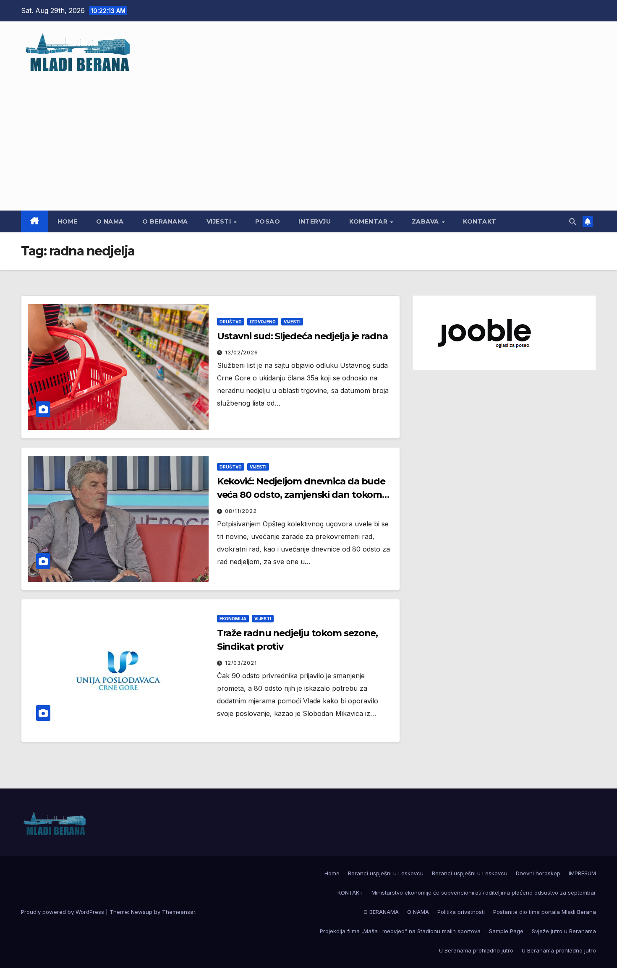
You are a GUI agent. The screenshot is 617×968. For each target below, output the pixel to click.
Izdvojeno (263, 321)
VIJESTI (220, 221)
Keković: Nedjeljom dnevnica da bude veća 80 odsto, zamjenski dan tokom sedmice (301, 495)
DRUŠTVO (231, 321)
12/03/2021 (241, 663)
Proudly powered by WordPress (63, 911)
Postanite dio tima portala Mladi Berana (544, 911)
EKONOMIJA (233, 618)
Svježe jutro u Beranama (564, 931)
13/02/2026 (241, 352)
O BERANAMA (165, 221)
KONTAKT (480, 221)
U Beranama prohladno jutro (476, 950)
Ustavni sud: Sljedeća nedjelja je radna (302, 336)
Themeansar (178, 911)
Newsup (141, 911)
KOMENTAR (369, 221)
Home (68, 221)
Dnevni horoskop (538, 873)
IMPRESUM (582, 873)
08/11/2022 (241, 511)
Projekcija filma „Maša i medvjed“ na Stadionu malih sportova (400, 931)
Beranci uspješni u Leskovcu (386, 873)
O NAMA (110, 221)
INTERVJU (314, 221)
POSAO (267, 221)
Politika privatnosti (461, 911)
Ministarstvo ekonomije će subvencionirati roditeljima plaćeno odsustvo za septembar (483, 892)
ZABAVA (426, 221)
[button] (572, 221)
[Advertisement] (308, 137)
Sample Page (506, 931)
